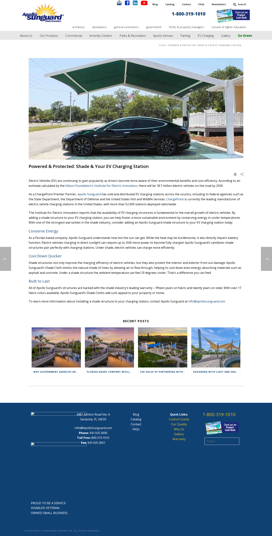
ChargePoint (175, 199)
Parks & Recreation (133, 35)
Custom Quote (179, 419)
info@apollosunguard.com (206, 301)
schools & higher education (228, 27)
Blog (155, 4)
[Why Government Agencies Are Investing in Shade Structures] (56, 347)
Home (162, 45)
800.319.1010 (100, 438)
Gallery (226, 35)
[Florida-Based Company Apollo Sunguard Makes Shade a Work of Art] (109, 347)
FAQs (201, 4)
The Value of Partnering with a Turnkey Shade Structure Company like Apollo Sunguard (163, 371)
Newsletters (219, 4)
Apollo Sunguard (89, 194)
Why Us (179, 429)
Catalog (169, 4)
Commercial (73, 35)
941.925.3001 (96, 443)
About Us (26, 35)
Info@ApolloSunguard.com (93, 428)
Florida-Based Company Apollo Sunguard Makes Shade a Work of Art (110, 371)
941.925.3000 (98, 433)
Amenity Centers (100, 35)
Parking (185, 35)
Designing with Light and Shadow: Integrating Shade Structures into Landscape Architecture (217, 371)
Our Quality (179, 424)
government (154, 27)
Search (242, 4)
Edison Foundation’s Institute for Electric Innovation (101, 186)
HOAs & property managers (186, 27)
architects (78, 27)
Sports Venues (163, 35)
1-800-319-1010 (188, 14)
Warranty (179, 439)
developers (99, 27)
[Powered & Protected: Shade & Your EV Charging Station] (136, 109)
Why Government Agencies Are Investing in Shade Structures (57, 371)
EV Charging (206, 35)
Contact (186, 4)
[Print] (235, 174)
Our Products (49, 35)
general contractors (126, 27)
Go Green (245, 35)
